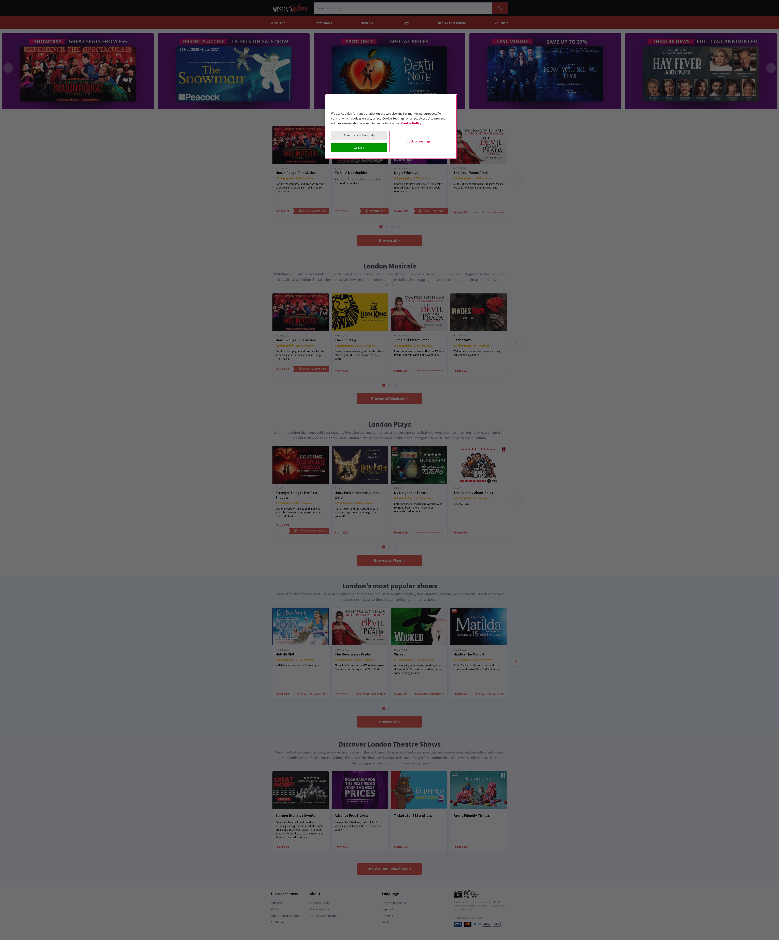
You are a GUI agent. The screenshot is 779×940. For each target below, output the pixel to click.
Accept (359, 148)
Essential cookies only (359, 135)
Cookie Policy (411, 123)
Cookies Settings (418, 141)
